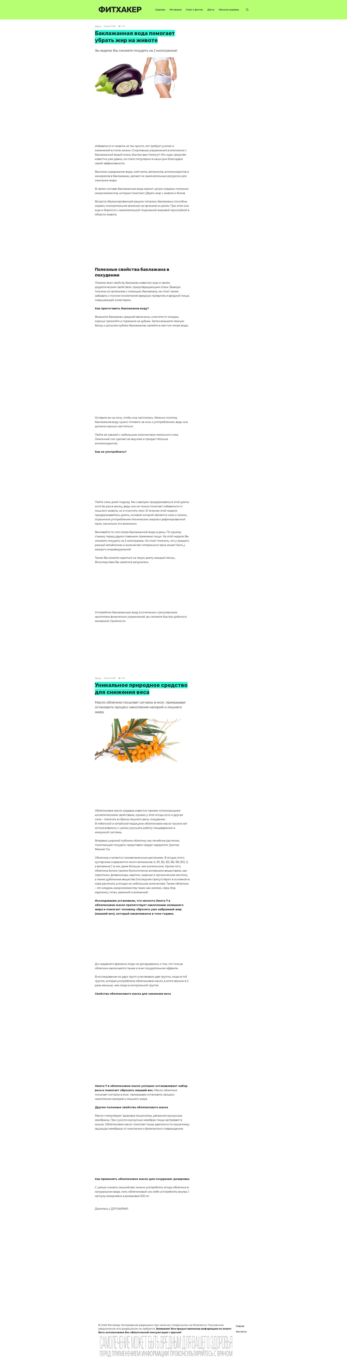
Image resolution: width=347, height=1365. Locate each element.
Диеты (210, 9)
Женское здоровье (229, 9)
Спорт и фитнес (194, 9)
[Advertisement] (142, 121)
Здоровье (160, 9)
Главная (240, 1326)
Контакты (241, 1331)
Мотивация (176, 9)
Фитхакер (120, 9)
